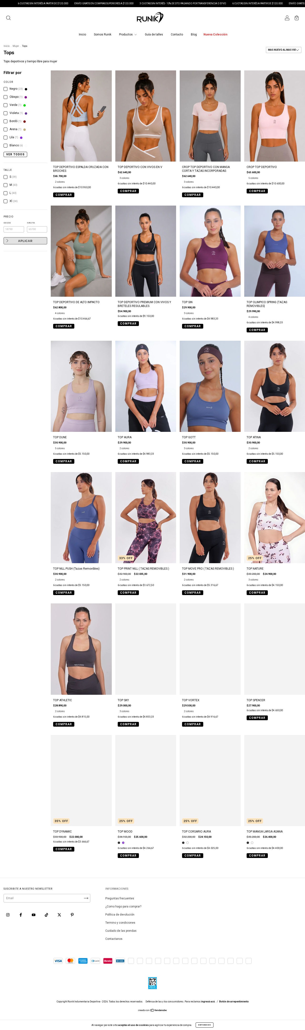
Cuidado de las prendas (121, 930)
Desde (7, 223)
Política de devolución (119, 914)
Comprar (64, 195)
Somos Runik (102, 34)
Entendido (204, 1025)
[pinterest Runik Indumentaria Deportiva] (72, 915)
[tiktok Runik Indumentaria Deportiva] (46, 915)
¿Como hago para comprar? (123, 906)
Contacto (177, 34)
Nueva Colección (215, 34)
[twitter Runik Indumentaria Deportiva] (59, 915)
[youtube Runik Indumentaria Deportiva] (34, 915)
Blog (194, 34)
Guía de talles (154, 34)
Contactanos (113, 939)
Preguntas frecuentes (119, 898)
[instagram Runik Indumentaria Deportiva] (8, 915)
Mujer (16, 46)
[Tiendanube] (153, 1011)
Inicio (82, 34)
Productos (126, 34)
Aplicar (25, 241)
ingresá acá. (208, 1001)
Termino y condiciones (120, 922)
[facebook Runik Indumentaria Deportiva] (21, 915)
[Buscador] (8, 18)
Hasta (31, 223)
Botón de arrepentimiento (234, 1001)
